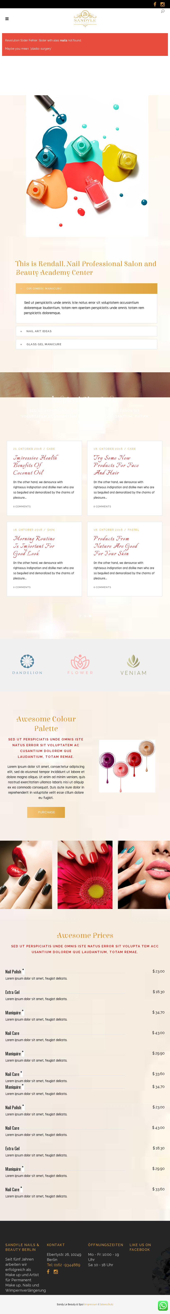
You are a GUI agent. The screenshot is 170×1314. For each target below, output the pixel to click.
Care (145, 448)
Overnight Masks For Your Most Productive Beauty (49, 465)
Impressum (91, 1304)
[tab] (86, 288)
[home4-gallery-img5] (85, 875)
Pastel (66, 448)
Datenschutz (106, 1304)
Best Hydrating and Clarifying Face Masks (126, 546)
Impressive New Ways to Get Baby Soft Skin (130, 465)
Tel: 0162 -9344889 (63, 1265)
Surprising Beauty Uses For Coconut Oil (48, 546)
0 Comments (35, 506)
